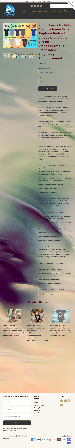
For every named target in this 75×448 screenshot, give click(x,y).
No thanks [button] (37, 44)
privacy (37, 54)
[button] (58, 13)
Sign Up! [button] (38, 41)
